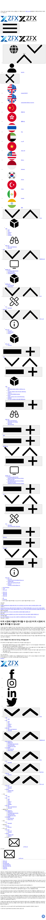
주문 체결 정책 (6, 863)
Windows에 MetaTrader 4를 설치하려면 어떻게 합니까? (11, 608)
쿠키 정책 (5, 862)
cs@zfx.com (25, 846)
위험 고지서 (28, 11)
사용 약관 (5, 867)
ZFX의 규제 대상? (19, 614)
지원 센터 (5, 599)
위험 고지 (5, 861)
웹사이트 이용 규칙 (7, 866)
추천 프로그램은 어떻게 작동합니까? (31, 614)
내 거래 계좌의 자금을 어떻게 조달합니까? (21, 611)
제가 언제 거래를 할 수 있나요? (7, 616)
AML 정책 (5, 868)
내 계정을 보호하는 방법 (36, 605)
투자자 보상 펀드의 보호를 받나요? (8, 614)
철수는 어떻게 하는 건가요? (6, 611)
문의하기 (2, 658)
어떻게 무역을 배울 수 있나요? (29, 608)
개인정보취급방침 (7, 864)
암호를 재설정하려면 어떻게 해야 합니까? (9, 605)
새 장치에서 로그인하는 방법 (24, 605)
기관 (4, 588)
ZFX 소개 (5, 589)
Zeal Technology (6, 587)
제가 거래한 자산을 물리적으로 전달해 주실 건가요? (25, 616)
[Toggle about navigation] (9, 78)
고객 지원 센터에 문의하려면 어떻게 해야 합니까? (34, 609)
